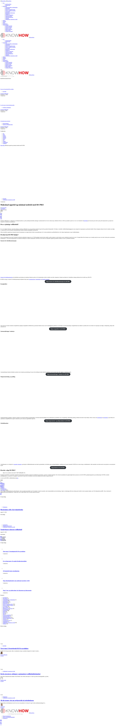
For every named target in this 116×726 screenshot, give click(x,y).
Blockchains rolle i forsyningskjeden (11, 509)
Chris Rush (2, 706)
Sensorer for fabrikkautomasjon (6, 277)
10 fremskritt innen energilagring (11, 571)
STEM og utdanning (9, 15)
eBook (4, 20)
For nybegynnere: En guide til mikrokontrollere (15, 561)
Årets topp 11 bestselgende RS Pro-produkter (7, 89)
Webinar (4, 21)
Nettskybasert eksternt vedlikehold (11, 529)
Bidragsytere (7, 5)
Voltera (4, 141)
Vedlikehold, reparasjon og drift (11, 19)
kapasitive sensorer (45, 279)
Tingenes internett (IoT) (7, 525)
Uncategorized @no (7, 620)
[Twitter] (0, 721)
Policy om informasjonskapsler (9, 717)
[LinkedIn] (0, 722)
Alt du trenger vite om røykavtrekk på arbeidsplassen (17, 700)
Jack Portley (2, 208)
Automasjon (5, 524)
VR (3, 140)
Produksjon (7, 13)
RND (4, 22)
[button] (1, 69)
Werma (4, 135)
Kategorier (5, 6)
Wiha (4, 134)
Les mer (2, 655)
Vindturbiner (5, 142)
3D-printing (5, 598)
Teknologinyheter (8, 16)
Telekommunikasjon (9, 17)
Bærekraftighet (6, 123)
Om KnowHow (8, 4)
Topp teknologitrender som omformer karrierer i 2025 (16, 580)
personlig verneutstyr (18, 464)
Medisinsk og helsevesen (10, 12)
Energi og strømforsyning (10, 9)
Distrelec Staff (3, 680)
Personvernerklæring (7, 716)
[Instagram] (0, 723)
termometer (106, 417)
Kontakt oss (5, 23)
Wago (4, 139)
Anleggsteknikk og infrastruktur (11, 7)
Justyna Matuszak (3, 654)
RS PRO (4, 91)
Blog (4, 145)
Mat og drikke (5, 607)
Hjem (1, 145)
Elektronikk (7, 8)
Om (3, 3)
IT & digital (7, 11)
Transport (7, 18)
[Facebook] (0, 720)
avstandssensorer (32, 279)
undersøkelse (5, 621)
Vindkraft (5, 143)
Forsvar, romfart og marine (10, 10)
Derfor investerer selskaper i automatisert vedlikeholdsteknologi (20, 674)
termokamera (99, 417)
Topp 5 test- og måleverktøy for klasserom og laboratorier (17, 590)
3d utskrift (5, 597)
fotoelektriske (38, 279)
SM (3, 613)
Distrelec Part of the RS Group (10, 714)
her (17, 478)
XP (3, 133)
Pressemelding (5, 609)
